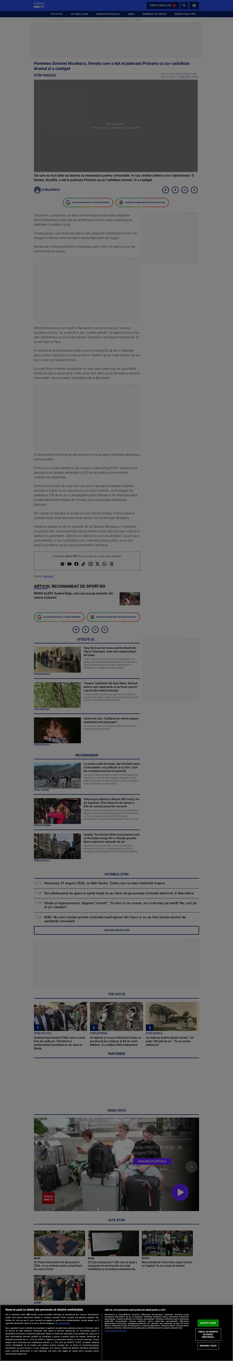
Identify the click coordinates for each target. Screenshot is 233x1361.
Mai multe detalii (62, 1323)
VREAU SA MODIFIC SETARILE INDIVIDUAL (208, 1334)
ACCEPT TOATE (208, 1323)
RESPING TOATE (208, 1345)
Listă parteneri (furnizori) (116, 1331)
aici (52, 1342)
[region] (116, 1333)
